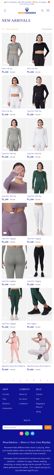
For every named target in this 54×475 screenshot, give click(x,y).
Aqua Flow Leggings (9, 239)
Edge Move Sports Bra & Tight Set (13, 366)
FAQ (37, 399)
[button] (5, 10)
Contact (39, 394)
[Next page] (47, 380)
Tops (4, 399)
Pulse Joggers (31, 324)
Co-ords (6, 394)
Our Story (23, 399)
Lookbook (23, 403)
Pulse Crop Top (7, 68)
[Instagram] (21, 433)
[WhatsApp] (27, 433)
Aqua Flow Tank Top (34, 111)
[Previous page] (6, 380)
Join (47, 427)
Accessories (7, 408)
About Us (23, 394)
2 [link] (20, 380)
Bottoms (6, 403)
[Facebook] (32, 433)
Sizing (38, 411)
